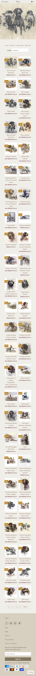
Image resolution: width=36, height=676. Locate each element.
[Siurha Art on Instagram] (16, 623)
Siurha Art (12, 663)
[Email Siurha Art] (20, 623)
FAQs (6, 631)
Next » (25, 607)
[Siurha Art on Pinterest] (11, 623)
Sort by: (9, 50)
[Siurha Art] (18, 1)
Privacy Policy (9, 639)
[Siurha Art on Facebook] (7, 623)
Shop (6, 628)
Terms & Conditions (11, 643)
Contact (7, 635)
